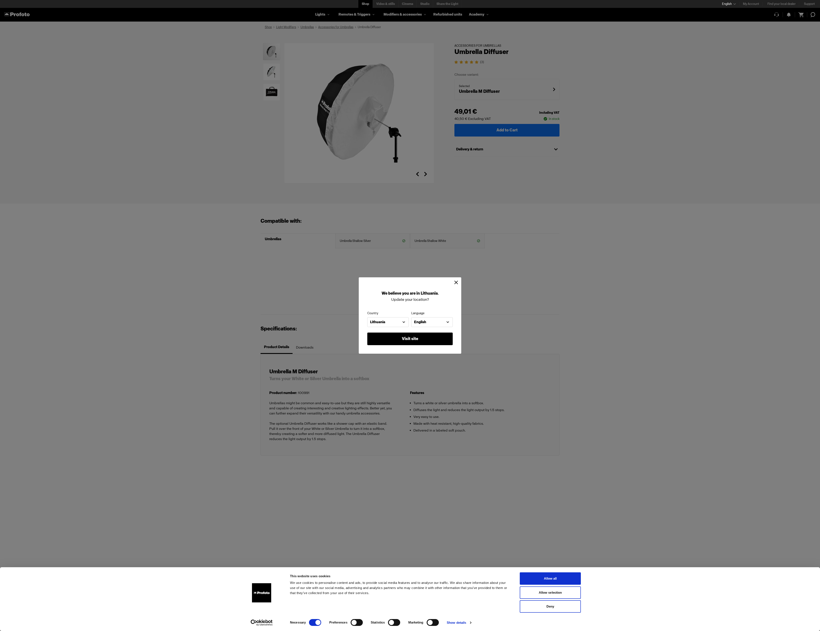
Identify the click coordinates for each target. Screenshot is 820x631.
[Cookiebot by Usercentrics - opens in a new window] (261, 622)
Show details (456, 622)
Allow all (550, 578)
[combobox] (388, 322)
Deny (550, 606)
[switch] (357, 622)
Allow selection (550, 592)
